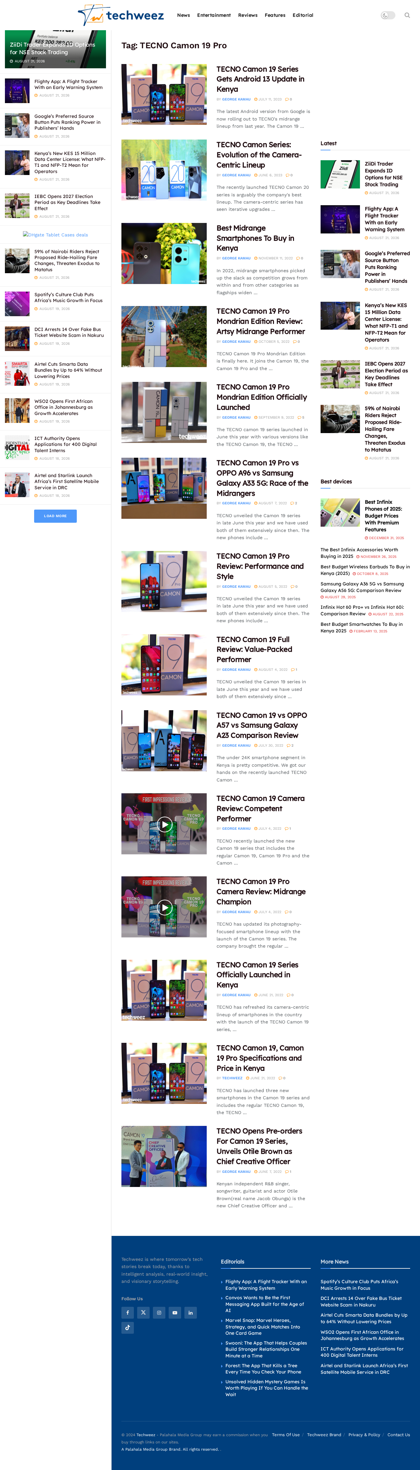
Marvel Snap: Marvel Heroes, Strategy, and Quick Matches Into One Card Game (262, 1326)
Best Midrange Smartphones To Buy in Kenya (255, 238)
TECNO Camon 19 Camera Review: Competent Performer (261, 808)
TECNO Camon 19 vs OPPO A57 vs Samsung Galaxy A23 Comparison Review (262, 725)
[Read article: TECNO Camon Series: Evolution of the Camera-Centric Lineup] (164, 170)
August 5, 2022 (272, 586)
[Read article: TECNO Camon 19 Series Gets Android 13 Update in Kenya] (164, 94)
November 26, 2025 (377, 557)
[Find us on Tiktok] (127, 1328)
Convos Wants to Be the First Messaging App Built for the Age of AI (264, 1304)
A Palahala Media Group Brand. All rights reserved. (170, 1449)
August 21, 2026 (383, 193)
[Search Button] (407, 15)
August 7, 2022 (272, 503)
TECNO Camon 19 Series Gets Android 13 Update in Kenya (260, 79)
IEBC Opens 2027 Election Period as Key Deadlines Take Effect (67, 202)
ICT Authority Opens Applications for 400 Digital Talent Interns (65, 444)
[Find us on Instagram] (159, 1313)
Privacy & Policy (364, 1434)
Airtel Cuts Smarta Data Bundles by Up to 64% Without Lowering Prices (68, 370)
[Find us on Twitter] (143, 1313)
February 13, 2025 (369, 631)
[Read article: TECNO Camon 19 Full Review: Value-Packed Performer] (164, 664)
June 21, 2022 (270, 995)
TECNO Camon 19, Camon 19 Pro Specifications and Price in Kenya (260, 1058)
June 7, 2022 (269, 1172)
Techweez (232, 1078)
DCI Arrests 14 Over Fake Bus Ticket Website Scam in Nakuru (69, 332)
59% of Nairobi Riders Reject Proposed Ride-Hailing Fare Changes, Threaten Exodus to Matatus (67, 261)
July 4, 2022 (269, 828)
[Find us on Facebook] (127, 1313)
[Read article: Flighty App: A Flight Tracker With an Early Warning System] (340, 219)
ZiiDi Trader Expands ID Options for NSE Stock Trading (52, 48)
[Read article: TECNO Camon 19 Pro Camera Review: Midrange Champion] (164, 906)
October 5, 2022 (273, 342)
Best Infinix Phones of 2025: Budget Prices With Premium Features (383, 516)
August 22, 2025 (387, 614)
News (183, 15)
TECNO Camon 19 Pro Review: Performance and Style (260, 566)
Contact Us (399, 1434)
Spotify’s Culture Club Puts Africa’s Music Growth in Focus (68, 297)
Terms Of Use (286, 1434)
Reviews (248, 15)
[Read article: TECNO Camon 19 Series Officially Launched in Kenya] (164, 990)
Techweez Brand (324, 1434)
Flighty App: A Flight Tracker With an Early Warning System (68, 84)
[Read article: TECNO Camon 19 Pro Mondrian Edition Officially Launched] (164, 412)
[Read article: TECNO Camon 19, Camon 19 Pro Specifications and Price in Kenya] (164, 1073)
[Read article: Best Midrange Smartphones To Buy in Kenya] (164, 253)
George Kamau (236, 99)
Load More (55, 516)
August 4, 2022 (272, 670)
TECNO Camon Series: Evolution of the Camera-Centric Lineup (259, 154)
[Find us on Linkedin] (190, 1313)
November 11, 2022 (275, 258)
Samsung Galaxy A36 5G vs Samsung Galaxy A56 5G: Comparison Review (362, 587)
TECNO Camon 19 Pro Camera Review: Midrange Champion (261, 891)
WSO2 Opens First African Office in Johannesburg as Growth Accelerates (63, 407)
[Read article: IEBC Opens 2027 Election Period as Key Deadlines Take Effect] (340, 374)
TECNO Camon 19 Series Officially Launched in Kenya (258, 975)
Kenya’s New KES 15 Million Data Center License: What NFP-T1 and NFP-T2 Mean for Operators (70, 162)
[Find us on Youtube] (175, 1313)
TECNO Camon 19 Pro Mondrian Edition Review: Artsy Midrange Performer (261, 321)
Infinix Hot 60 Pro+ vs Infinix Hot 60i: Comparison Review (362, 610)
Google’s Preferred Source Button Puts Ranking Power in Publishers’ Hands (67, 122)
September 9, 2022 (275, 417)
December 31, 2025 (386, 538)
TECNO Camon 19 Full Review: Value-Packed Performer (254, 649)
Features (275, 15)
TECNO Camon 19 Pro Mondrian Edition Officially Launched (262, 397)
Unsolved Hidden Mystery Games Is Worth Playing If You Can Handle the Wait (266, 1387)
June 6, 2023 (269, 175)
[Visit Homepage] (121, 15)
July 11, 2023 (269, 99)
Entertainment (214, 15)
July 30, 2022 (270, 745)
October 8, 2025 (372, 574)
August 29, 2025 (340, 597)
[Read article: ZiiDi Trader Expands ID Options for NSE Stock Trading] (340, 174)
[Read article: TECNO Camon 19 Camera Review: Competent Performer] (164, 823)
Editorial (303, 15)
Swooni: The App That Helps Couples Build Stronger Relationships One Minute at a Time (266, 1349)
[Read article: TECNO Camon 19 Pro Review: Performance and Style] (164, 581)
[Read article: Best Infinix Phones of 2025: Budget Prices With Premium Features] (340, 512)
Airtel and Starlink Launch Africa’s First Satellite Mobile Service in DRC (66, 481)
